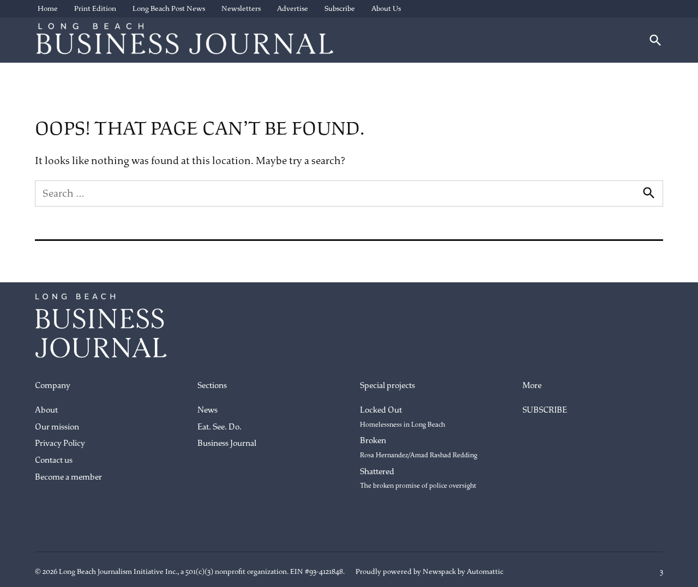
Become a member (68, 477)
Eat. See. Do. (219, 427)
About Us (386, 8)
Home (48, 8)
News (207, 410)
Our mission (57, 427)
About (46, 410)
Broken (418, 447)
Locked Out (402, 417)
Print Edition (95, 8)
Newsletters (241, 8)
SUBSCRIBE (544, 410)
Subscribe (339, 8)
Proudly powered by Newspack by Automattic (429, 571)
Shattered (418, 479)
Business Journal (226, 443)
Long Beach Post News (169, 8)
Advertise (292, 8)
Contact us (54, 460)
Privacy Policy (60, 443)
